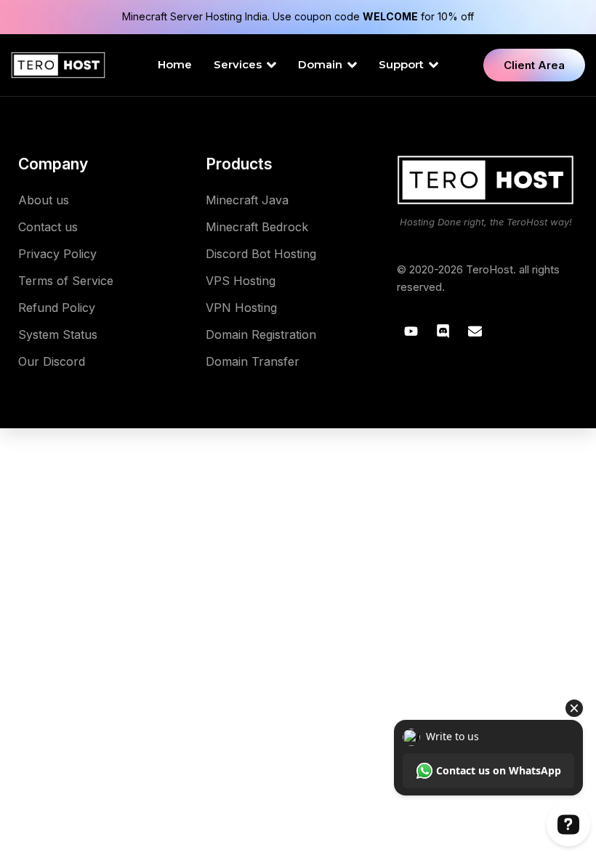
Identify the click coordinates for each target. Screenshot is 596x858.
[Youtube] (410, 331)
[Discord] (442, 331)
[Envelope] (474, 331)
